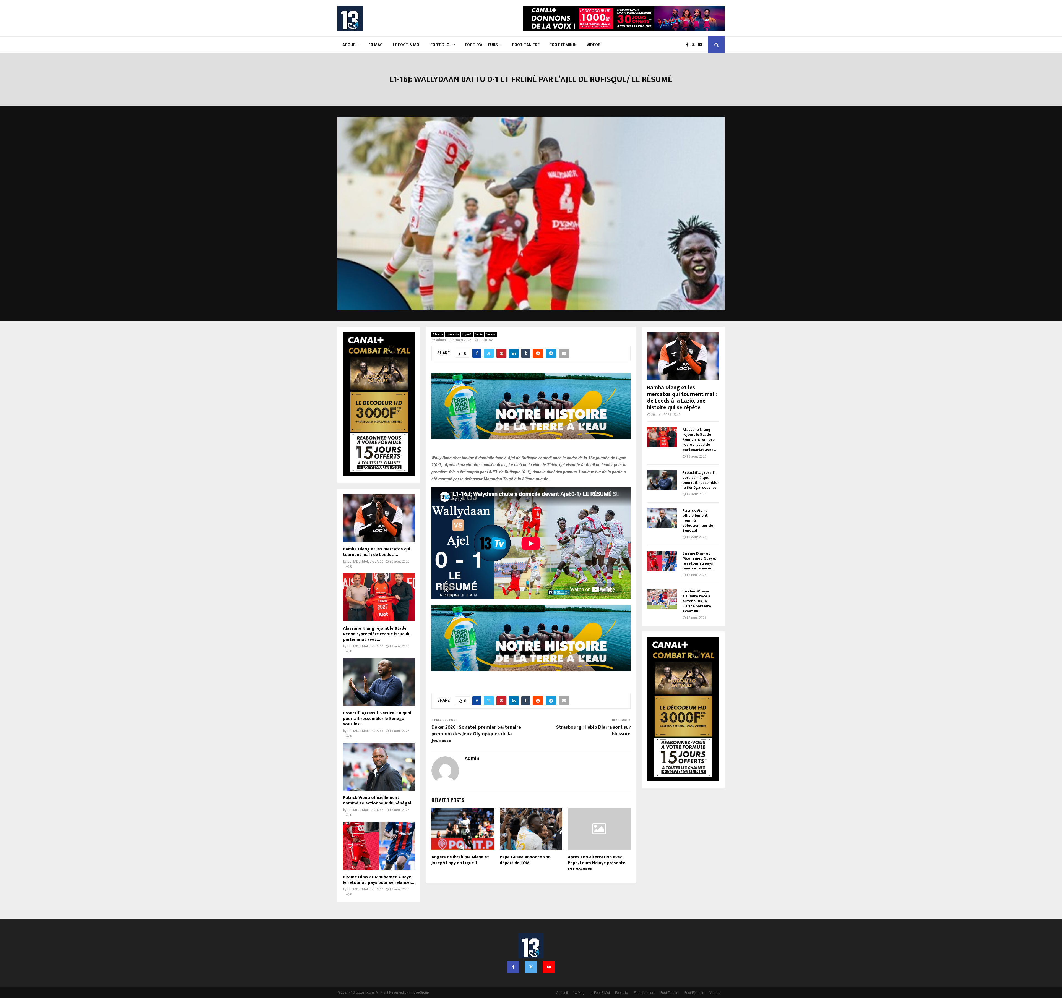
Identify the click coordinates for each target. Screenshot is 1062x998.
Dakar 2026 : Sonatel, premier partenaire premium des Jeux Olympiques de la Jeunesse (476, 734)
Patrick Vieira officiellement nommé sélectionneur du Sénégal (377, 800)
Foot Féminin (563, 45)
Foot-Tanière (526, 45)
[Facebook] (688, 44)
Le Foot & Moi (406, 45)
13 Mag (376, 45)
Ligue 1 (467, 334)
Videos (593, 45)
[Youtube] (701, 44)
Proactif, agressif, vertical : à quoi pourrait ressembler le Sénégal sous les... (377, 718)
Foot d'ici (453, 334)
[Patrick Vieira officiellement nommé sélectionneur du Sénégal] (379, 767)
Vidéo (479, 334)
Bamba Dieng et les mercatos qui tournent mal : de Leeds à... (376, 551)
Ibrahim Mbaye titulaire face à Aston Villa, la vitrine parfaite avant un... (697, 601)
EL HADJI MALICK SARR (365, 561)
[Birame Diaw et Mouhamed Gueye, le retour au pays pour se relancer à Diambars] (379, 846)
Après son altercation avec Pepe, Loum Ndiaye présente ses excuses (596, 862)
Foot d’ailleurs (481, 45)
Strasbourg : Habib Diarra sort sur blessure (593, 730)
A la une (438, 334)
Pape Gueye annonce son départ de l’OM (525, 860)
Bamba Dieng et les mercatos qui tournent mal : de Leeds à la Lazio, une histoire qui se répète (682, 397)
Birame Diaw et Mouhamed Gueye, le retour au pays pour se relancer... (378, 879)
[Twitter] (694, 44)
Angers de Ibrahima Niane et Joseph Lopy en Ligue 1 (460, 860)
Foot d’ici (440, 45)
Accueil (350, 45)
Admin (441, 340)
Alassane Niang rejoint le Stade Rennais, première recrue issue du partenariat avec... (377, 634)
